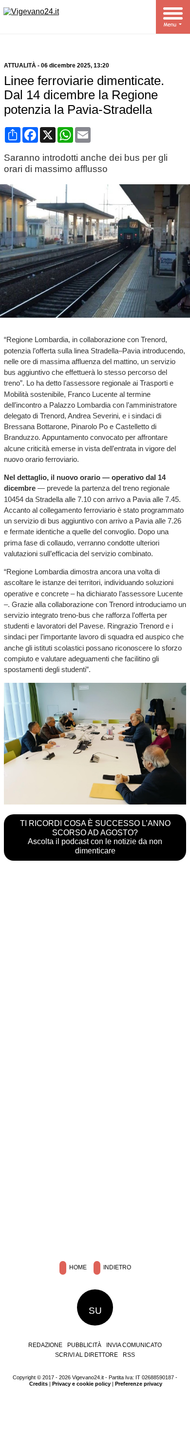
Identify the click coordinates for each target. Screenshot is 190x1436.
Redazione (45, 1345)
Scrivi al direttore (86, 1354)
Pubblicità (84, 1345)
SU (95, 1310)
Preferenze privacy (138, 1384)
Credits (38, 1384)
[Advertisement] (95, 1148)
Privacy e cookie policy (81, 1384)
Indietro (116, 1267)
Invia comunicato (134, 1345)
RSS (129, 1354)
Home (77, 1267)
